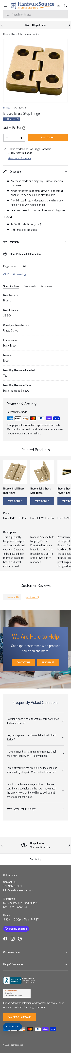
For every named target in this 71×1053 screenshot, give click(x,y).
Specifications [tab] (11, 286)
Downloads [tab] (30, 286)
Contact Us (23, 662)
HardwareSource (16, 1044)
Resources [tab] (46, 286)
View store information (19, 158)
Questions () (31, 597)
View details (15, 501)
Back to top (35, 859)
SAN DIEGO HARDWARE (19, 1017)
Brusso (14, 34)
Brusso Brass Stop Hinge (30, 34)
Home (5, 34)
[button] (65, 5)
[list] (35, 70)
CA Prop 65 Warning (14, 274)
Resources (48, 662)
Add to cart (47, 137)
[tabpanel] (35, 343)
